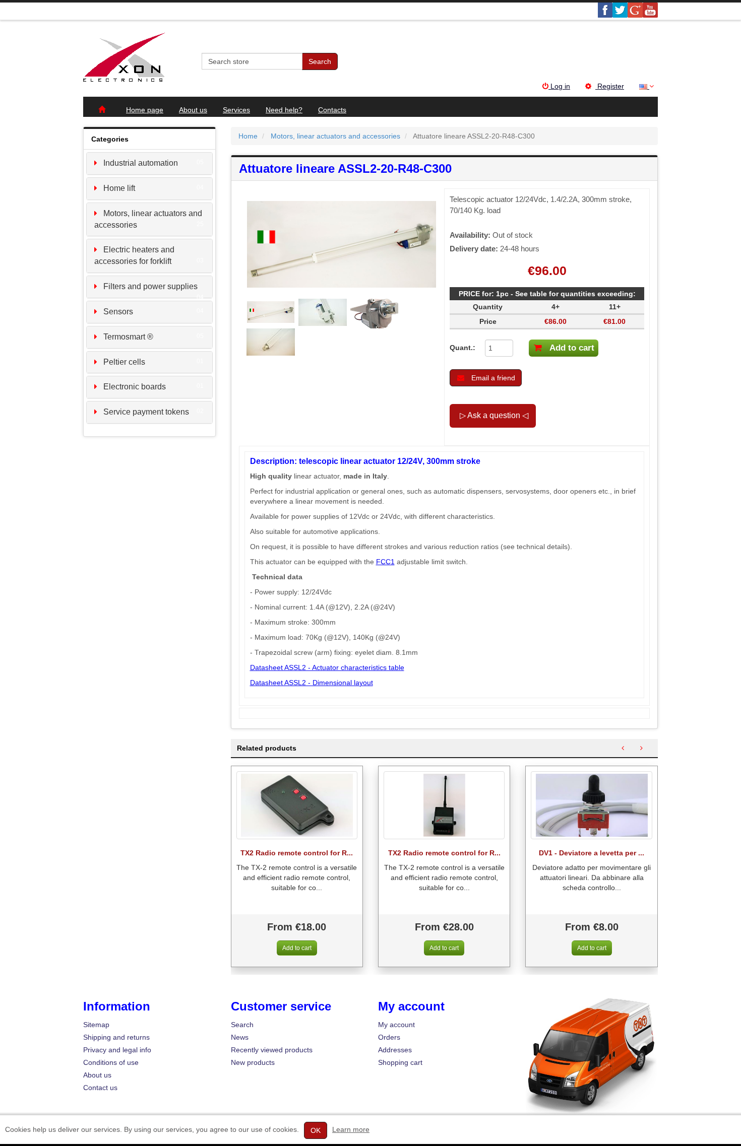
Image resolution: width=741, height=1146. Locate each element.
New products (253, 1062)
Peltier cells (124, 362)
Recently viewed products (272, 1050)
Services (236, 110)
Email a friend (492, 378)
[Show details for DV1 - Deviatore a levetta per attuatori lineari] (591, 805)
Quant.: (459, 348)
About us (193, 110)
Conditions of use (111, 1062)
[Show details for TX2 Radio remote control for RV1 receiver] (297, 805)
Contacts (332, 110)
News (240, 1037)
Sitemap (96, 1025)
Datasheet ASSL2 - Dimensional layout (311, 683)
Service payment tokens (146, 412)
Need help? (284, 110)
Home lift (119, 188)
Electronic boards (134, 386)
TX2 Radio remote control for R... (296, 853)
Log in (559, 86)
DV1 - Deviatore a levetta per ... (591, 853)
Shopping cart (400, 1062)
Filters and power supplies (150, 286)
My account (396, 1025)
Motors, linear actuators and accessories (335, 136)
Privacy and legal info (117, 1050)
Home (248, 136)
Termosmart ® (128, 336)
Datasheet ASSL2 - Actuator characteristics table (327, 667)
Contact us (100, 1088)
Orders (389, 1037)
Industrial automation (140, 163)
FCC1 (385, 562)
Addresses (395, 1050)
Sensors (118, 311)
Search (319, 61)
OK (316, 1130)
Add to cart (570, 348)
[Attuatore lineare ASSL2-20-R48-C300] (271, 311)
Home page (144, 110)
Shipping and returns (116, 1037)
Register (609, 86)
